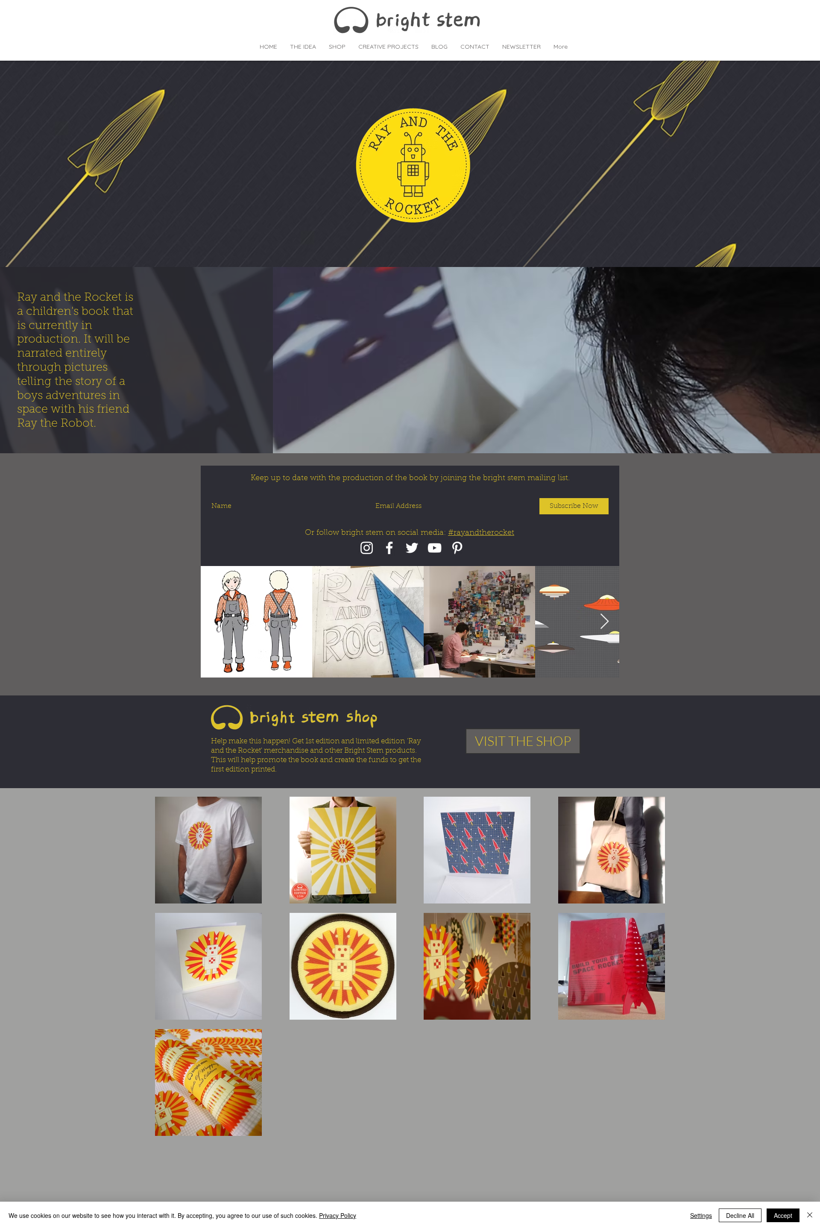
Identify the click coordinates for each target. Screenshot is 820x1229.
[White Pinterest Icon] (457, 548)
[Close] (810, 1215)
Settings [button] (701, 1215)
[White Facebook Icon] (389, 548)
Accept (783, 1215)
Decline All (740, 1215)
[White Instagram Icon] (366, 548)
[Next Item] (604, 621)
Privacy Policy (337, 1215)
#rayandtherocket (481, 533)
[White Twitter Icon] (412, 548)
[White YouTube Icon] (434, 548)
